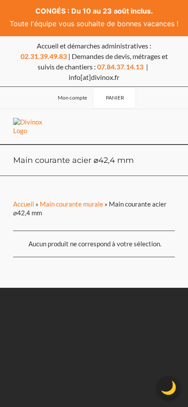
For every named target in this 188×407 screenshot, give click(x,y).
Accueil (23, 204)
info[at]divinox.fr (94, 77)
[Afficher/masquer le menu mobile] (168, 126)
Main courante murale (71, 204)
